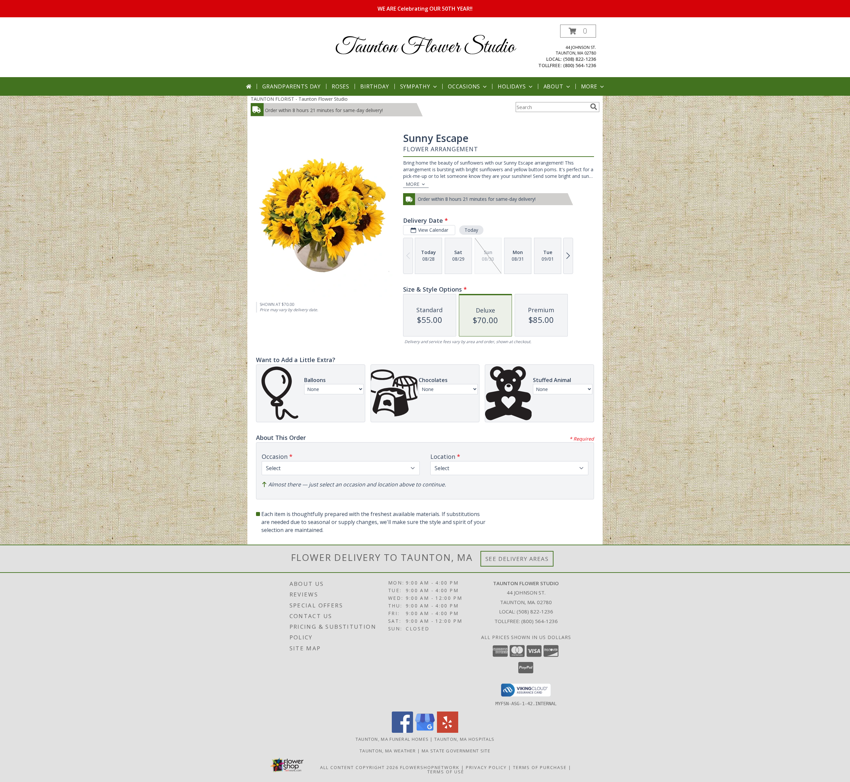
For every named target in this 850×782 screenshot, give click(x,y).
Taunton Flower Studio (425, 47)
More (589, 86)
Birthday (374, 86)
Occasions (464, 86)
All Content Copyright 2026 (359, 767)
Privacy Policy (486, 767)
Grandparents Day (291, 86)
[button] (578, 31)
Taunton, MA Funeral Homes (392, 739)
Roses (340, 86)
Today (471, 230)
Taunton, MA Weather (388, 751)
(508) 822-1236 (579, 59)
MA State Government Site (456, 751)
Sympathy (415, 86)
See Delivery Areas (517, 559)
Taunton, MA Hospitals (464, 739)
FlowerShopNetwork (430, 767)
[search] (593, 106)
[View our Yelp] (447, 731)
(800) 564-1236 (579, 65)
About (553, 86)
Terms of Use (445, 772)
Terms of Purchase (540, 767)
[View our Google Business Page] (425, 731)
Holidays (512, 86)
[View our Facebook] (402, 731)
